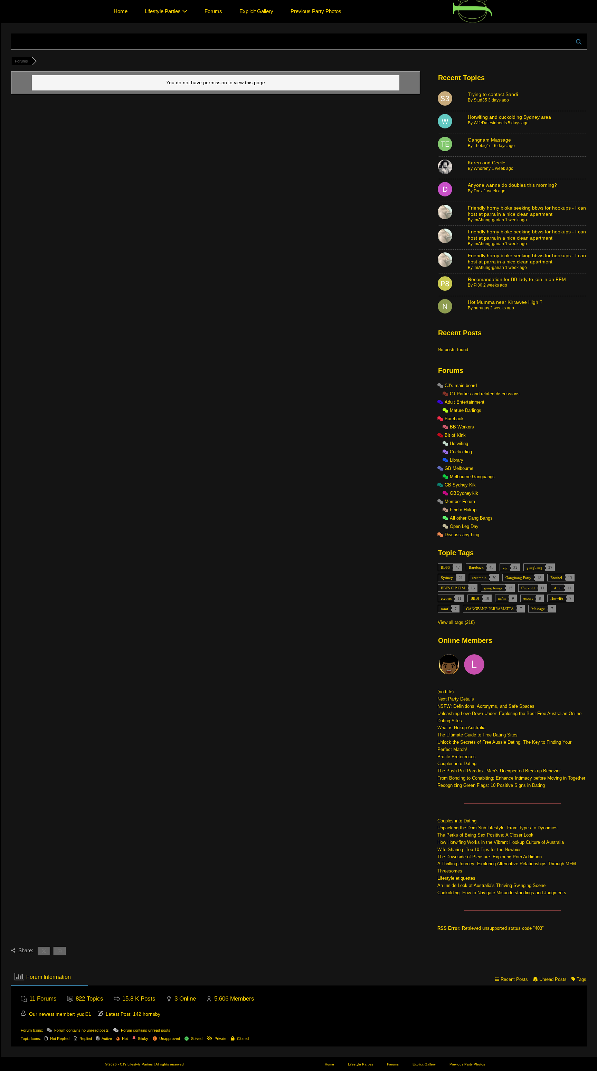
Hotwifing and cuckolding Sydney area (509, 117)
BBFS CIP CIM (453, 587)
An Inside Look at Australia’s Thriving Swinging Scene (491, 885)
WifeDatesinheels (490, 122)
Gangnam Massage (489, 140)
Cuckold (528, 587)
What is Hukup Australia (461, 727)
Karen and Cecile (486, 162)
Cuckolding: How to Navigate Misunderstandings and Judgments (501, 892)
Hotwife (556, 598)
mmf (444, 608)
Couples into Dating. (457, 763)
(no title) (445, 691)
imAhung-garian (489, 220)
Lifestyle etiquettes (456, 878)
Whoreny (482, 168)
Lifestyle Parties (163, 11)
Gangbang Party (518, 577)
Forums (213, 11)
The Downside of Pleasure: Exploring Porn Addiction (489, 856)
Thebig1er (483, 145)
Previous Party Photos (316, 11)
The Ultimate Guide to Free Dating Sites (477, 734)
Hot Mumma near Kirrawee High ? (505, 302)
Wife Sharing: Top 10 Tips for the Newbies (479, 849)
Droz (478, 191)
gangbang (534, 567)
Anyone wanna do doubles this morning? (512, 185)
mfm (502, 598)
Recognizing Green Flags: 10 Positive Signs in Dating (491, 785)
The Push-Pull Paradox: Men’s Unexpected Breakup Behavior (499, 770)
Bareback (476, 567)
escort (528, 598)
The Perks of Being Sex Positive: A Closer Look (485, 835)
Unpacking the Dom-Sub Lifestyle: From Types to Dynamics (497, 827)
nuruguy (481, 308)
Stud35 (480, 100)
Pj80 (478, 285)
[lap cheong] (475, 665)
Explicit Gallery (256, 11)
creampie (479, 577)
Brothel (556, 577)
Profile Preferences (456, 756)
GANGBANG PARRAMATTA (490, 608)
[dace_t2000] (449, 665)
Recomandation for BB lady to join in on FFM (517, 279)
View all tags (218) (456, 622)
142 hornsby (146, 1014)
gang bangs (493, 587)
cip (505, 567)
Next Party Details (455, 699)
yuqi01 (84, 1014)
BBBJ (475, 598)
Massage (538, 608)
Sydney (447, 577)
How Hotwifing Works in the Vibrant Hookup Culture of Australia (500, 842)
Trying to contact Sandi (493, 94)
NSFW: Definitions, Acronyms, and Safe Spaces (485, 706)
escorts (446, 598)
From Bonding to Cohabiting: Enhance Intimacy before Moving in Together (511, 778)
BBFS (445, 567)
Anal (557, 587)
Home (120, 11)
